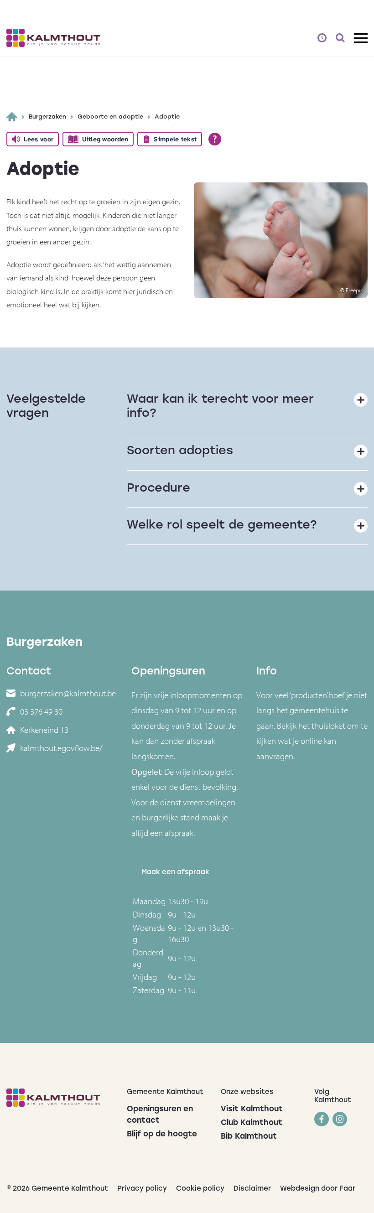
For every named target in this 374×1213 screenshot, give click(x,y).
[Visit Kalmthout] (53, 38)
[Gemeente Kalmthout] (59, 1098)
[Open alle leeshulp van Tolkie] (214, 139)
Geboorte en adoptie (110, 117)
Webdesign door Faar (317, 1189)
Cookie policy (200, 1189)
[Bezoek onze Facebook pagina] (321, 1119)
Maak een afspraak (175, 872)
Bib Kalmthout (249, 1136)
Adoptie (167, 117)
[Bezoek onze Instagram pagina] (339, 1119)
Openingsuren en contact (160, 1115)
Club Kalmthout (251, 1123)
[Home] (11, 116)
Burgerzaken (47, 117)
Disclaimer (252, 1189)
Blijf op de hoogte (162, 1134)
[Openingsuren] (322, 37)
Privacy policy (142, 1189)
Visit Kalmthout (252, 1109)
